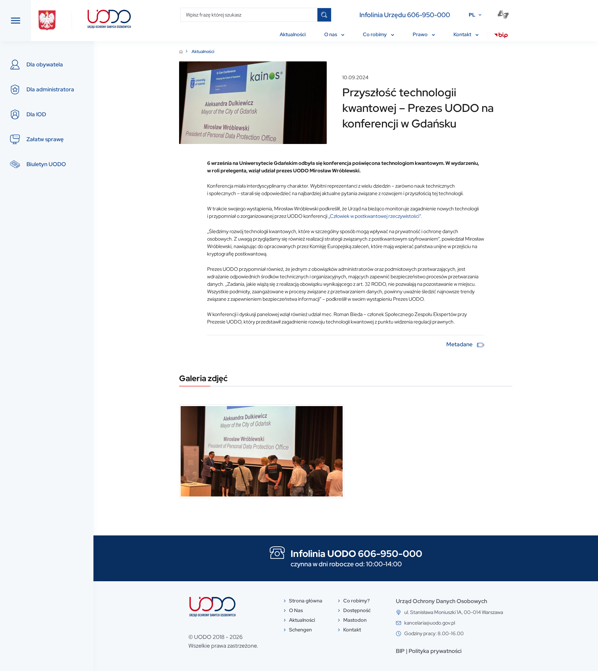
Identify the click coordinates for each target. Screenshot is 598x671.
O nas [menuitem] (331, 34)
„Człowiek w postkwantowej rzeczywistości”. (375, 216)
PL (472, 15)
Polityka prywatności (435, 650)
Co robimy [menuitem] (375, 34)
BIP (400, 650)
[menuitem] (501, 36)
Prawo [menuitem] (421, 34)
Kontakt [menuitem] (462, 34)
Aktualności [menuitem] (293, 34)
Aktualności (203, 51)
